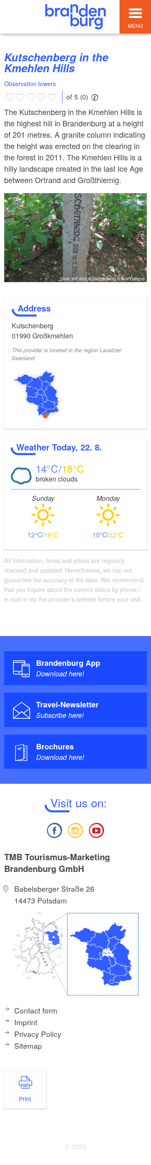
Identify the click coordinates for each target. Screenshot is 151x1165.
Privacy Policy (37, 1034)
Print (25, 1098)
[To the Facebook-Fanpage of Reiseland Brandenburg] (54, 829)
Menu (135, 25)
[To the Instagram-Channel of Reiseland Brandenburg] (75, 829)
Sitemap (28, 1045)
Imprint (25, 1022)
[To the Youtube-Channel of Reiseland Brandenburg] (96, 829)
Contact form (35, 1010)
